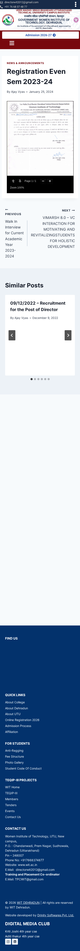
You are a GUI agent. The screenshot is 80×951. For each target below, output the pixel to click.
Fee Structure (14, 756)
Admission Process (18, 726)
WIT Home (12, 787)
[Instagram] (8, 942)
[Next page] (20, 181)
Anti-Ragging (14, 750)
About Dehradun (16, 708)
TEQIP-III (11, 793)
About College (15, 702)
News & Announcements (25, 63)
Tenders (10, 805)
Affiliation (11, 732)
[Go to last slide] (12, 335)
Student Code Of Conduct (23, 768)
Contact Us (13, 817)
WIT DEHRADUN (28, 902)
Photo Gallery (14, 762)
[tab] (32, 379)
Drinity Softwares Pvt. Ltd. (55, 915)
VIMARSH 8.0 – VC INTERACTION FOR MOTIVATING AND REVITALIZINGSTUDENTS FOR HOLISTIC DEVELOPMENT (53, 229)
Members (11, 799)
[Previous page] (13, 181)
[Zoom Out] (43, 181)
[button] (75, 4)
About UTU (12, 714)
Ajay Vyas (18, 91)
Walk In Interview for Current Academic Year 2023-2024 (14, 235)
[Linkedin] (15, 942)
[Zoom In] (50, 181)
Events (10, 811)
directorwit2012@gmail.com (35, 869)
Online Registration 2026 (22, 720)
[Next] (68, 335)
